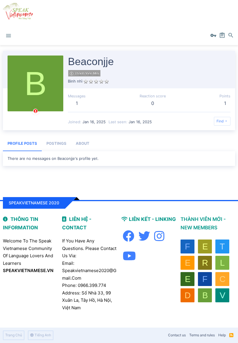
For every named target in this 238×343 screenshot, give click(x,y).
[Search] (230, 36)
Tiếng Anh (42, 335)
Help (222, 335)
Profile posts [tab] (22, 143)
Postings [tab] (56, 143)
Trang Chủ (13, 335)
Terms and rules (202, 335)
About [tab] (82, 143)
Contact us (177, 335)
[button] (8, 36)
